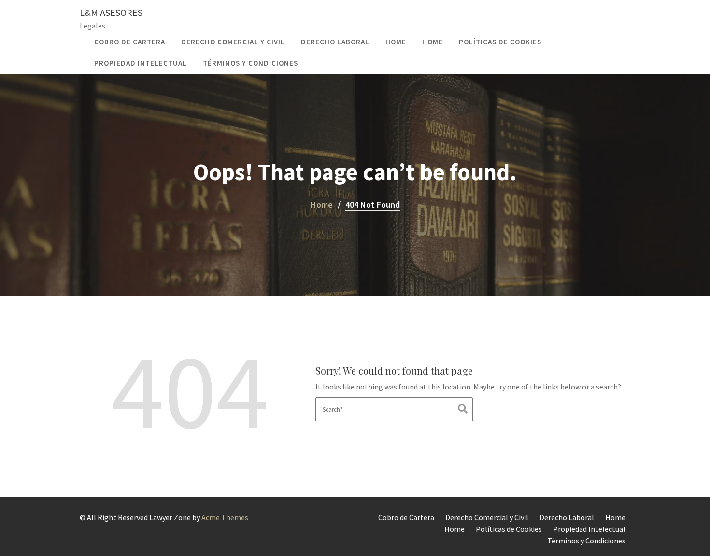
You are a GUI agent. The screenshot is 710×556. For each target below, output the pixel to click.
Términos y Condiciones (250, 63)
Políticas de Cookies (500, 41)
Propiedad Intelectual (140, 63)
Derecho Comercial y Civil (233, 41)
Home (395, 41)
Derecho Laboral (335, 41)
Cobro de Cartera (129, 41)
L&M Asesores (111, 12)
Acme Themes (224, 517)
